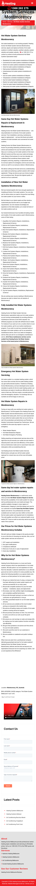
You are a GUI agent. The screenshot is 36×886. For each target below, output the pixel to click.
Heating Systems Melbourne (14, 810)
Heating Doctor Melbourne (20, 881)
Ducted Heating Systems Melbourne (13, 864)
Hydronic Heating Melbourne (11, 853)
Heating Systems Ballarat (13, 814)
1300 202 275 (20, 8)
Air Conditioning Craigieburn (14, 821)
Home (4, 22)
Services (9, 22)
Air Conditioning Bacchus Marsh (15, 817)
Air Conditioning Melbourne (11, 860)
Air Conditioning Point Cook (14, 824)
